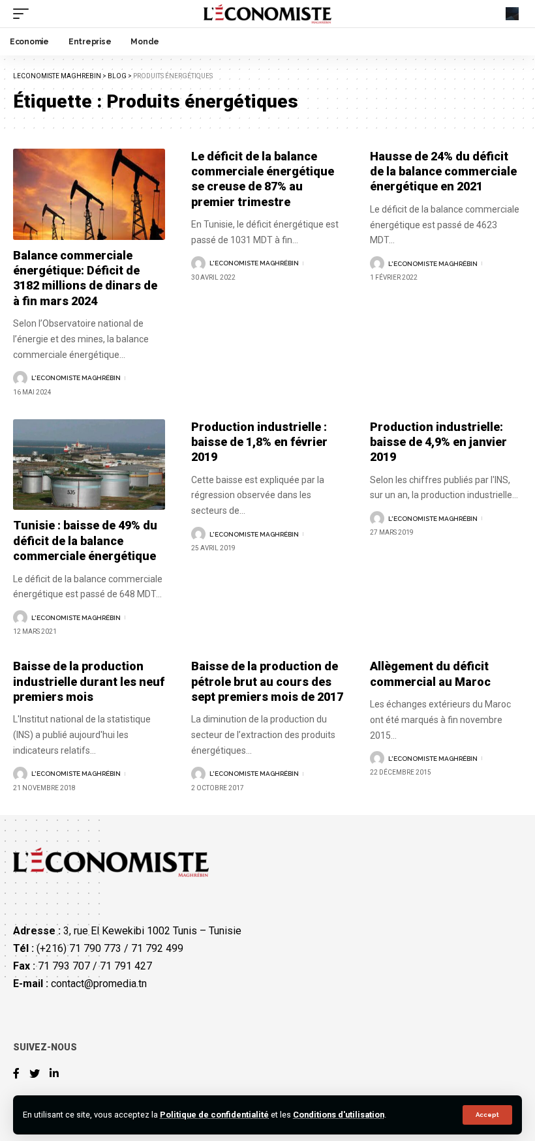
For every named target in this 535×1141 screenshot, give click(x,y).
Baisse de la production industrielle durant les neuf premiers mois (88, 681)
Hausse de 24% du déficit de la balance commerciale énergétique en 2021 (443, 171)
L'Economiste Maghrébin (76, 377)
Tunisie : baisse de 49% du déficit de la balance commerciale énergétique (85, 540)
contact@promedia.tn (99, 983)
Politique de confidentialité (214, 1114)
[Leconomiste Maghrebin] (268, 13)
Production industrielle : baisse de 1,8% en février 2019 (259, 442)
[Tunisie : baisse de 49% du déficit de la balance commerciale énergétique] (89, 465)
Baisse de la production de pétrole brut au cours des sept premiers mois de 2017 (267, 681)
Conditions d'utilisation (338, 1114)
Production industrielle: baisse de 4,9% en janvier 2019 (438, 442)
